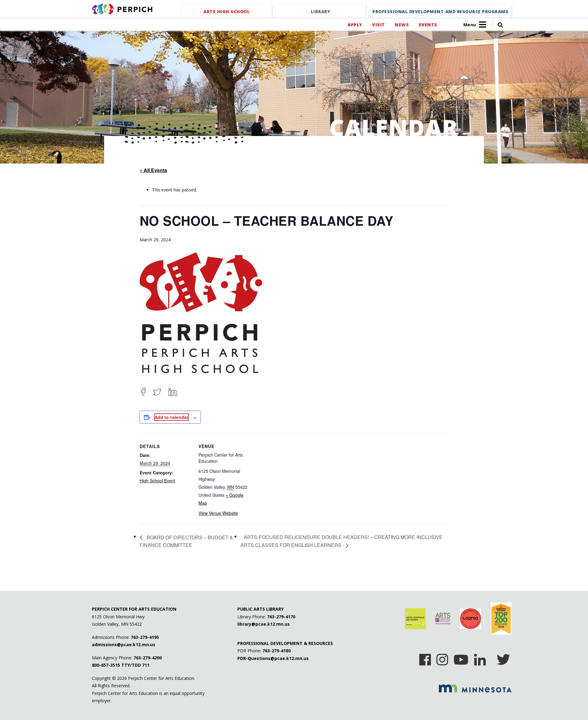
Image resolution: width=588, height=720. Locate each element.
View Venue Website (218, 513)
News (402, 25)
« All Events (153, 170)
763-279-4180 (276, 651)
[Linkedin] (480, 657)
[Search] (497, 24)
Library (320, 11)
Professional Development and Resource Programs (440, 11)
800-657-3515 (106, 665)
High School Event (157, 480)
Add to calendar (171, 417)
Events (428, 25)
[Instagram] (442, 657)
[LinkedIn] (172, 392)
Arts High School (226, 11)
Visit (378, 25)
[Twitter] (157, 392)
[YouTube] (461, 657)
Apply (355, 25)
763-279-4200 (148, 658)
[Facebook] (143, 392)
